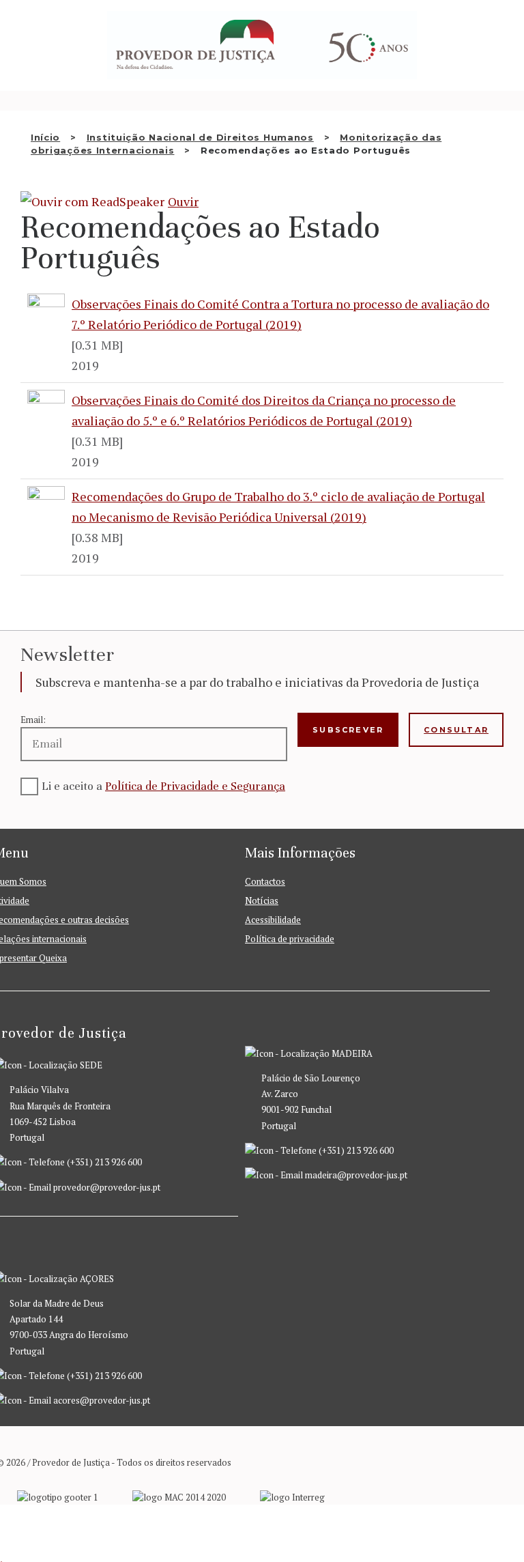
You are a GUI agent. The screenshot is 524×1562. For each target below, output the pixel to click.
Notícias (261, 900)
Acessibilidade (273, 919)
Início (45, 137)
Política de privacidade (289, 939)
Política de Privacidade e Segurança (195, 786)
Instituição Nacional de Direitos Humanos (200, 137)
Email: (33, 719)
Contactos (265, 881)
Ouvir (183, 201)
